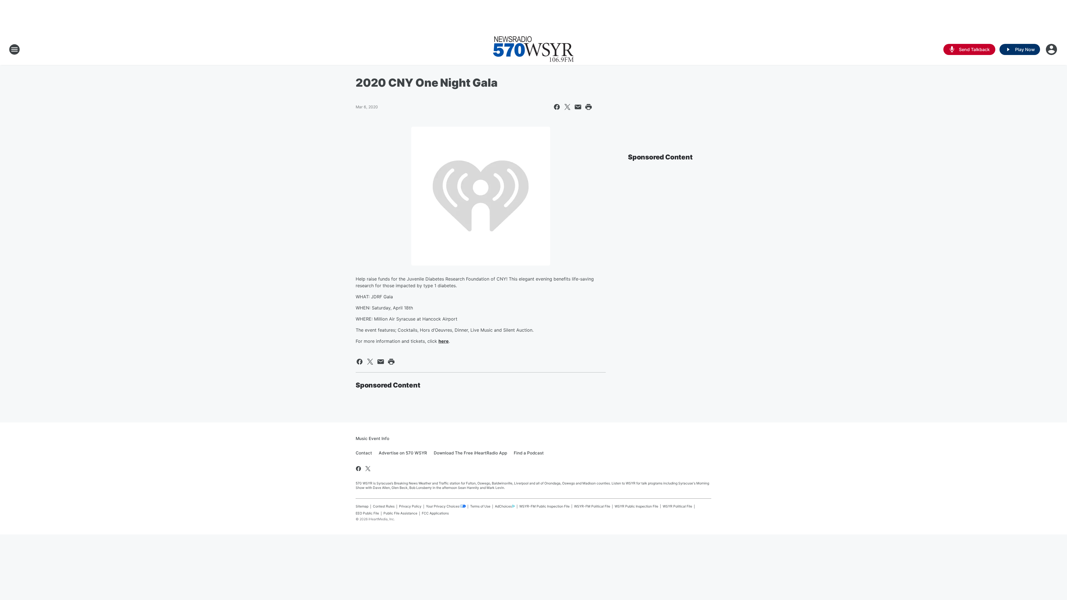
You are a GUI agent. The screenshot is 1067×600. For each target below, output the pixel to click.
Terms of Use (480, 506)
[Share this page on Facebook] (557, 107)
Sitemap (362, 506)
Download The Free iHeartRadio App (470, 453)
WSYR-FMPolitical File (592, 506)
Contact (364, 453)
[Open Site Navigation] (14, 49)
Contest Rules (384, 506)
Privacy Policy (410, 506)
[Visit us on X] (368, 468)
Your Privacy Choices (442, 506)
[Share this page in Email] (578, 107)
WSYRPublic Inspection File (636, 506)
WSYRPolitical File (677, 506)
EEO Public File (367, 513)
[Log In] (1052, 49)
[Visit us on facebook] (358, 468)
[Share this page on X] (567, 107)
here (443, 341)
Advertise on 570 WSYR (403, 453)
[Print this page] (588, 107)
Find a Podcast (529, 453)
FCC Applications (435, 513)
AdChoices (503, 506)
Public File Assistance (400, 513)
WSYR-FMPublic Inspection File (544, 506)
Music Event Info (372, 438)
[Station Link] (533, 49)
